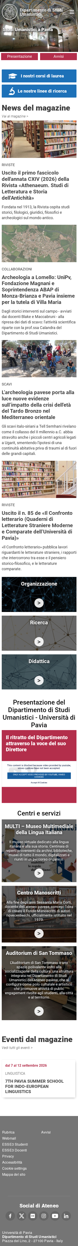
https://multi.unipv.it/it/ (39, 873)
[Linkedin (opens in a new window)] (66, 1215)
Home (72, 11)
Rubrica (8, 1132)
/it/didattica (39, 680)
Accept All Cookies (39, 783)
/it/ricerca (39, 641)
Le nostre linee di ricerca (42, 91)
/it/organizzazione (39, 603)
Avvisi (59, 56)
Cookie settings (14, 1168)
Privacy (8, 1156)
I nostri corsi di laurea (42, 76)
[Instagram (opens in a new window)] (44, 1215)
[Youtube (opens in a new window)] (55, 1215)
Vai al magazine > (15, 116)
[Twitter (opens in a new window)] (21, 1215)
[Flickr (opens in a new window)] (32, 1215)
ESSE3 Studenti (15, 1144)
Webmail (9, 1138)
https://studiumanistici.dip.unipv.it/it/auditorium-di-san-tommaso (39, 1011)
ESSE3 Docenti (14, 1150)
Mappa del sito (13, 1174)
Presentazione (19, 56)
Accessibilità (12, 1162)
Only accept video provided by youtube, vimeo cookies (39, 775)
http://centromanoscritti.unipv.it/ (39, 933)
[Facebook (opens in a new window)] (10, 1215)
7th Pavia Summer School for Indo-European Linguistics (34, 1086)
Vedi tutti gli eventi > (17, 1048)
